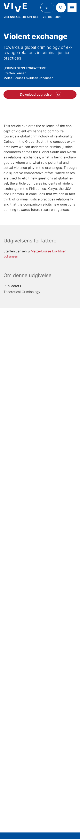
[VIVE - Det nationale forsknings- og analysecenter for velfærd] (15, 7)
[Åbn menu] (72, 7)
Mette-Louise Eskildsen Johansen (28, 78)
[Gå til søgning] (61, 7)
